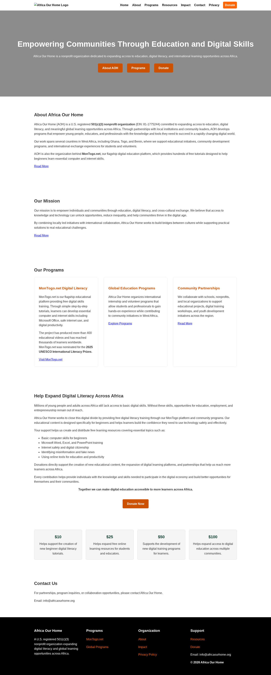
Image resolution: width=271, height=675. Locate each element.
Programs (151, 5)
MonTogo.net (94, 639)
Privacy (214, 5)
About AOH (110, 68)
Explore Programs (120, 323)
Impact (185, 5)
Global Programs (97, 647)
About (136, 5)
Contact (199, 5)
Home (124, 5)
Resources (169, 5)
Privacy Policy (147, 654)
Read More (41, 166)
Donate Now (135, 503)
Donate (230, 5)
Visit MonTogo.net (50, 359)
